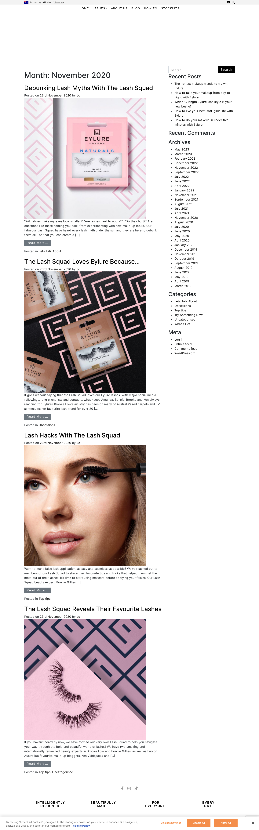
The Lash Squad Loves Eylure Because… (82, 261)
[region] (129, 823)
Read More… (37, 243)
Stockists (170, 8)
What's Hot (182, 324)
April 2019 (181, 281)
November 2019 (185, 254)
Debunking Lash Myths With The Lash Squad (88, 88)
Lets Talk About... (51, 251)
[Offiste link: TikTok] (136, 788)
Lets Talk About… (186, 301)
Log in (178, 339)
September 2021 (186, 199)
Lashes (99, 8)
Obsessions (47, 425)
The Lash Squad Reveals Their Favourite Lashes (93, 609)
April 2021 (181, 213)
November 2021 (185, 195)
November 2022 (186, 167)
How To (150, 8)
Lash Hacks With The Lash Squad (72, 435)
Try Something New (188, 315)
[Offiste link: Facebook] (122, 788)
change (58, 2)
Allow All (226, 822)
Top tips (44, 598)
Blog (135, 8)
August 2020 (183, 222)
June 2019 (181, 272)
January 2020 (184, 245)
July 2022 (181, 177)
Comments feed (185, 348)
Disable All (199, 822)
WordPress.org (184, 353)
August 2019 (183, 268)
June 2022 (182, 181)
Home (84, 8)
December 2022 (186, 163)
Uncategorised (62, 772)
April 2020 (182, 240)
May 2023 (181, 149)
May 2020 (181, 236)
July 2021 (181, 208)
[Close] (253, 823)
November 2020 (186, 217)
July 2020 (181, 227)
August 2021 (183, 204)
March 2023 (183, 154)
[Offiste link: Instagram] (129, 788)
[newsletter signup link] (228, 2)
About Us (119, 8)
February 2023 (184, 158)
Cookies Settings (171, 822)
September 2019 (186, 263)
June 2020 (182, 231)
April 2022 (182, 186)
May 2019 (181, 277)
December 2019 (185, 249)
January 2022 (184, 190)
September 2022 (186, 172)
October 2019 (184, 258)
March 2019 (182, 286)
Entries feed (183, 344)
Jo (78, 95)
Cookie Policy (81, 825)
